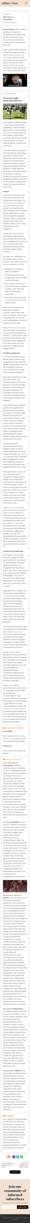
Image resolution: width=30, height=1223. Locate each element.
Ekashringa (7, 751)
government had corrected (12, 709)
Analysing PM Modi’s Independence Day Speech (7, 1165)
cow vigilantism (17, 523)
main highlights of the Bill (14, 264)
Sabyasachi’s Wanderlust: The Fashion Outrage (23, 1165)
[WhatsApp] (21, 1156)
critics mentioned (14, 508)
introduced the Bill (11, 244)
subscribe (22, 1207)
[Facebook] (14, 1156)
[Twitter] (17, 1156)
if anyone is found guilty (16, 328)
